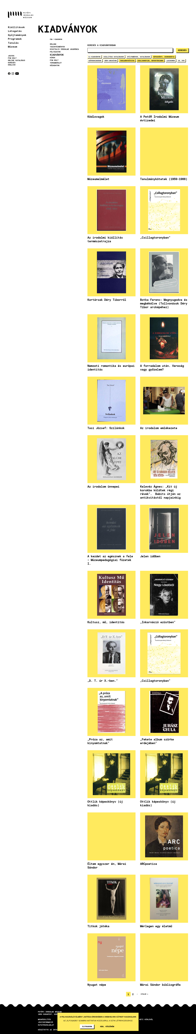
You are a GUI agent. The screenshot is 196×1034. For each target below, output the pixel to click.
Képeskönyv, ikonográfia (163, 57)
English (11, 65)
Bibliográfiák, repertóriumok (150, 60)
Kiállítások (16, 27)
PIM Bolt (12, 58)
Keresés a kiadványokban (101, 45)
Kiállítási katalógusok (114, 57)
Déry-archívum (111, 60)
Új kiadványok (94, 57)
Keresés (11, 63)
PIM (51, 39)
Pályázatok (55, 52)
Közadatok (55, 65)
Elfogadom (87, 1026)
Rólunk (53, 44)
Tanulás (13, 42)
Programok (15, 38)
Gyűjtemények (17, 34)
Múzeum (12, 46)
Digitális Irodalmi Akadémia (64, 49)
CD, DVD (181, 60)
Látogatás (15, 30)
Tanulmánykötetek (127, 60)
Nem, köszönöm (107, 1026)
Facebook (9, 73)
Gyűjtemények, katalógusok (138, 57)
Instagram (13, 73)
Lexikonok (171, 60)
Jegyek (11, 56)
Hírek (52, 58)
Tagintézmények (57, 47)
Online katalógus (16, 60)
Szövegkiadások (95, 60)
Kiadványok (58, 39)
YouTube (17, 73)
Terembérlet (56, 63)
